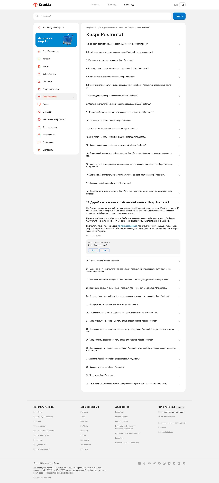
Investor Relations (165, 432)
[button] (133, 227)
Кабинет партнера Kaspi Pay (127, 443)
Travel (82, 417)
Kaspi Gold (37, 412)
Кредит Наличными (41, 449)
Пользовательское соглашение (171, 423)
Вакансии (162, 428)
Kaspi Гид (84, 449)
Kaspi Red (37, 421)
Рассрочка (37, 440)
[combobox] (104, 16)
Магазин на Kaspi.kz (126, 28)
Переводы (84, 431)
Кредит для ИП (39, 445)
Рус (182, 5)
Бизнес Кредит (121, 417)
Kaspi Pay (119, 412)
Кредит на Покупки (41, 435)
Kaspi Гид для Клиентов (105, 28)
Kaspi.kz (89, 28)
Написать (180, 407)
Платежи (84, 421)
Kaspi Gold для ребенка (43, 417)
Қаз (176, 5)
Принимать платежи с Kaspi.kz (128, 433)
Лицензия (37, 468)
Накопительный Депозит (43, 431)
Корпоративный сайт (42, 477)
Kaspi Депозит (39, 426)
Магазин (84, 412)
